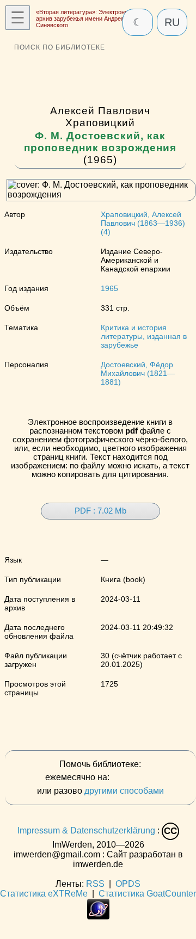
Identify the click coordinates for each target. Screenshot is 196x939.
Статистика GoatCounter (147, 893)
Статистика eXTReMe (44, 893)
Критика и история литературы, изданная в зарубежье (144, 336)
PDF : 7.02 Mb (100, 510)
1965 (109, 288)
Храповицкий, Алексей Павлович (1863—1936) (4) (143, 223)
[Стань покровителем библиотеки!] (133, 777)
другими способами (124, 790)
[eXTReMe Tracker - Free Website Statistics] (98, 916)
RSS (95, 883)
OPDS (127, 883)
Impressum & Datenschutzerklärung (86, 830)
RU (172, 22)
